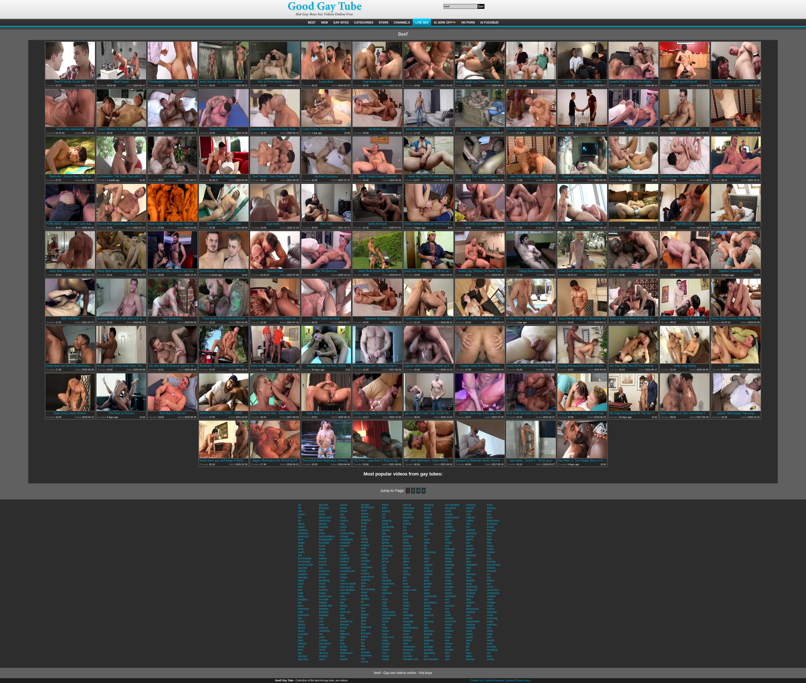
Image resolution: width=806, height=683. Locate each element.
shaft (447, 615)
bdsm (301, 621)
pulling (449, 527)
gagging (386, 520)
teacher (470, 659)
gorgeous (387, 552)
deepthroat (346, 621)
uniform (491, 596)
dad (342, 602)
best (300, 650)
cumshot (345, 593)
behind (302, 643)
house (385, 631)
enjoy (364, 558)
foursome (366, 655)
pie (426, 618)
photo (427, 612)
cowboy (344, 561)
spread (470, 549)
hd (383, 596)
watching (492, 618)
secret (448, 593)
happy (385, 587)
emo (363, 551)
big (300, 653)
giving (385, 542)
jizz (405, 527)
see (447, 599)
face (363, 586)
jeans (406, 520)
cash (321, 637)
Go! (481, 6)
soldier (470, 520)
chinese (323, 653)
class (322, 659)
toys (489, 558)
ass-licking (304, 561)
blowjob (323, 527)
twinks (490, 580)
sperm (469, 539)
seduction (450, 596)
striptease (471, 590)
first (363, 630)
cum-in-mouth (348, 583)
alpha (301, 527)
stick (468, 568)
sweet (469, 637)
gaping (386, 530)
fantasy (365, 599)
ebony (364, 542)
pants (427, 587)
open (427, 558)
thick (489, 517)
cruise (343, 574)
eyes (363, 583)
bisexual (324, 508)
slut (447, 659)
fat (362, 602)
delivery (344, 624)
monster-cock (410, 659)
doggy (343, 650)
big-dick (323, 505)
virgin (490, 605)
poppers (428, 640)
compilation (346, 539)
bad (300, 587)
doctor (343, 646)
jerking (407, 524)
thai (489, 514)
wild (489, 637)
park (426, 590)
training (491, 561)
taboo (469, 640)
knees (406, 552)
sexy (447, 612)
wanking (492, 612)
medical (407, 637)
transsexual (493, 564)
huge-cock (388, 637)
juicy (405, 539)
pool (426, 637)
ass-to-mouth (305, 564)
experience (367, 576)
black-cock (325, 517)
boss (321, 555)
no (425, 536)
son (468, 527)
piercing (428, 621)
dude (364, 529)
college (344, 536)
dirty (342, 643)
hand (385, 577)
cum (342, 580)
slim (447, 653)
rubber (449, 583)
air (299, 517)
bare (300, 605)
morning (428, 505)
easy (363, 536)
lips (405, 577)
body (322, 533)
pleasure (429, 631)
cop (342, 549)
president (450, 508)
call (321, 621)
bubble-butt (325, 605)
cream (343, 564)
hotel (385, 628)
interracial (408, 508)
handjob (386, 580)
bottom (323, 558)
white (490, 631)
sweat (469, 634)
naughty (428, 524)
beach (301, 624)
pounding (429, 653)
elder (364, 548)
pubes (448, 520)
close (343, 517)
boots (322, 549)
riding (448, 558)
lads (405, 555)
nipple (427, 533)
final (363, 624)
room (448, 577)
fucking (386, 511)
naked (427, 517)
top (489, 555)
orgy (426, 568)
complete (345, 542)
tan (468, 650)
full (383, 514)
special (470, 536)
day (342, 615)
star (468, 558)
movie (427, 511)
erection (365, 561)
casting (323, 640)
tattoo (469, 656)
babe (301, 580)
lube (405, 599)
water (490, 621)
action (301, 514)
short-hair (450, 621)
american (303, 536)
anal (300, 539)
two (489, 583)
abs (300, 511)
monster (407, 656)
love (405, 596)
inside (385, 659)
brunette (323, 599)
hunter (385, 650)
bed (300, 637)
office (427, 542)
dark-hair (345, 612)
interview (408, 511)
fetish (364, 617)
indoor (385, 656)
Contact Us (476, 680)
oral (426, 561)
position (428, 650)
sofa (468, 514)
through (491, 530)
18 (299, 505)
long (405, 593)
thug (489, 533)
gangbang (388, 527)
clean (343, 508)
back (301, 583)
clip (342, 514)
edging (365, 545)
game (385, 524)
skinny (448, 643)
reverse (449, 555)
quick (448, 536)
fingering (366, 627)
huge (385, 634)
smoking (471, 505)
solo (468, 524)
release (449, 552)
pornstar (428, 646)
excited (365, 573)
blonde (323, 524)
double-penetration (367, 506)
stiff (468, 571)
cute (342, 596)
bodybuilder (326, 539)
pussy (448, 533)
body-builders (327, 536)
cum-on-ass (346, 587)
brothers (323, 590)
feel (363, 608)
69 (299, 508)
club (342, 524)
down (364, 510)
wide (489, 634)
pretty (448, 511)
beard (301, 628)
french (364, 662)
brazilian (324, 574)
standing (471, 555)
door (342, 656)
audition (302, 574)
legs (405, 571)
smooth (470, 508)
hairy (385, 574)
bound (322, 561)
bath (300, 612)
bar (300, 602)
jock (405, 533)
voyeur (491, 609)
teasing (491, 508)
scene (448, 590)
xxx (489, 653)
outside (428, 574)
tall (467, 646)
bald (300, 593)
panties (428, 583)
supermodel (473, 621)
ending (365, 554)
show (448, 628)
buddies (323, 609)
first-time (366, 633)
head (385, 599)
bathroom (303, 615)
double (344, 659)
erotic (364, 564)
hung (385, 640)
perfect (428, 609)
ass (300, 555)
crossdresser (347, 571)
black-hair (324, 520)
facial (364, 592)
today (490, 546)
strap (469, 583)
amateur (302, 530)
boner (322, 546)
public (448, 524)
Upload (509, 680)
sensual (449, 605)
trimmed (491, 571)
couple (344, 555)
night (427, 530)
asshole (302, 568)
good (385, 549)
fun (384, 517)
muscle (428, 514)
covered (344, 558)
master (407, 624)
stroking (470, 593)
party (427, 593)
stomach (471, 574)
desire (343, 628)
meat (406, 634)
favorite (365, 605)
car (321, 634)
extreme (365, 580)
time (489, 542)
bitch (321, 511)
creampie (345, 568)
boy (321, 568)
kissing (407, 546)
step (468, 561)
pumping (450, 530)
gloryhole (387, 546)
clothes (344, 520)
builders (323, 612)
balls (301, 596)
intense (407, 505)
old (426, 549)
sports (469, 546)
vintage (491, 602)
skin (447, 640)
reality (448, 542)
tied (489, 536)
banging (302, 599)
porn (426, 643)
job (405, 530)
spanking (471, 533)
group (385, 561)
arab (300, 546)
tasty (468, 653)
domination (346, 653)
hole (384, 605)
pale (426, 580)
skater (448, 637)
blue (321, 530)
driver (364, 523)
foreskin (365, 652)
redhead (450, 549)
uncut (490, 587)
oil (425, 546)
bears (301, 631)
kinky (406, 542)
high (384, 602)
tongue (491, 552)
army (301, 549)
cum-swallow (347, 590)
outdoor (428, 571)
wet (489, 628)
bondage (324, 542)
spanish (470, 530)
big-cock (303, 659)
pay (426, 599)
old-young (430, 552)
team (490, 505)
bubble (323, 602)
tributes (491, 568)
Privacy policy (522, 680)
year (489, 656)
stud (468, 599)
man (405, 612)
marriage (408, 615)
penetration (430, 602)
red (447, 546)
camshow (324, 631)
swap (469, 631)
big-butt (302, 656)
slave (448, 646)
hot (384, 624)
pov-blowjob (431, 659)
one (426, 555)
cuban (343, 577)
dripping (365, 520)
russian (449, 587)
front (384, 508)
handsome (388, 583)
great (385, 558)
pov (426, 656)
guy (384, 564)
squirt (469, 552)
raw (447, 539)
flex (363, 639)
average (302, 577)
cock (342, 530)
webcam (492, 624)
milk (405, 643)
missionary (409, 646)
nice (426, 527)
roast (448, 571)
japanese (408, 517)
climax (343, 511)
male (406, 609)
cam (321, 624)
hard (384, 590)
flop (363, 646)
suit (468, 615)
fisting (364, 636)
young (490, 659)
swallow (470, 628)
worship (491, 646)
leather (407, 568)
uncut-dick (493, 590)
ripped (448, 568)
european (366, 567)
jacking (407, 514)
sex (447, 609)
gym (384, 568)
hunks (385, 646)
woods (491, 640)
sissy (448, 634)
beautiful (303, 634)
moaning (408, 650)
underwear (493, 593)
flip (362, 643)
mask (406, 618)
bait (300, 590)
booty (322, 552)
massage (408, 621)
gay (384, 533)
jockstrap (408, 536)
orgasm (428, 564)
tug (489, 577)
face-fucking (368, 589)
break (322, 577)
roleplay (449, 574)
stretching (471, 587)
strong (469, 596)
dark (342, 609)
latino (406, 561)
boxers (323, 564)
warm (490, 615)
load (405, 583)
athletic (302, 571)
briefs (322, 583)
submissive (472, 609)
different (344, 634)
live (405, 580)
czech (343, 599)
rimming (449, 564)
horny (385, 621)
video (490, 599)
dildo (343, 637)
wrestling (492, 650)
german (386, 536)
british (322, 587)
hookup (386, 618)
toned (490, 549)
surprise (470, 624)
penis (427, 605)
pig (426, 624)
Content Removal (494, 680)
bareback (303, 609)
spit (468, 542)
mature (407, 631)
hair (384, 571)
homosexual (389, 615)
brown (322, 593)
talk (468, 643)
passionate (430, 596)
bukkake (324, 615)
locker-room (410, 590)
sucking (470, 612)
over (426, 577)
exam (364, 570)
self (447, 602)
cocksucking (347, 533)
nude (427, 539)
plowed (428, 634)
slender (449, 650)
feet (363, 611)
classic (344, 505)
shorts (448, 624)
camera (323, 628)
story (468, 577)
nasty (427, 520)
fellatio (365, 614)
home (385, 609)
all (299, 520)
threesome (493, 520)
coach (343, 527)
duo (363, 532)
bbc (300, 618)
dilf (341, 640)
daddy (343, 605)
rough (448, 580)
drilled (364, 517)
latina (406, 558)
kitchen (407, 549)
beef (300, 640)
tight (489, 539)
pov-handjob (452, 505)
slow (447, 656)
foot (363, 649)
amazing (303, 533)
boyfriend (324, 571)
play (426, 628)
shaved (449, 618)
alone (301, 524)
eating (364, 539)
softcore (470, 517)
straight (470, 580)
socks (469, 511)
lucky (406, 602)
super (469, 618)
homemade (388, 612)
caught (323, 646)
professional (452, 517)
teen (489, 511)
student (470, 602)
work (489, 643)
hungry (386, 643)
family (364, 595)
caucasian (325, 643)
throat (490, 527)
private (449, 514)
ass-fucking (304, 558)
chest (322, 650)
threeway (492, 524)
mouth (427, 508)
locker (406, 587)
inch (384, 653)
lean (405, 564)
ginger (385, 539)
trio (489, 574)
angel (301, 542)
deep (343, 618)
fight (363, 621)
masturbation (410, 628)
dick (342, 631)
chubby (323, 656)
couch (343, 552)
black (322, 514)
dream (364, 513)
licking (406, 574)
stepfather (471, 564)
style (468, 605)
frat (363, 658)
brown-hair (325, 596)
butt (321, 618)
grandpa (387, 555)
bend (301, 646)
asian (301, 552)
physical (428, 615)
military (407, 640)
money (407, 653)
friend (385, 505)
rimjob (448, 561)
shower (449, 631)
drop (363, 526)
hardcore (387, 593)
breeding (324, 580)
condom (344, 546)
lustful (406, 605)
